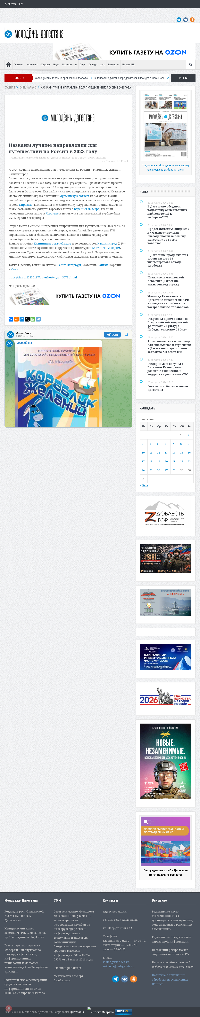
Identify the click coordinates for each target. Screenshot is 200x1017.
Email (124, 161)
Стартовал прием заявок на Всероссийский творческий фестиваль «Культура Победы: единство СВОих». (167, 324)
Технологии (113, 64)
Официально (48, 11)
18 (151, 461)
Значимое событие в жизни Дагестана (167, 388)
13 (166, 452)
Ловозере (52, 213)
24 (143, 470)
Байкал (103, 265)
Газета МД (66, 11)
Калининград (107, 243)
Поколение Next (28, 11)
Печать (110, 161)
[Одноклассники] (16, 319)
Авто (102, 64)
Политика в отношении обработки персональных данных (170, 979)
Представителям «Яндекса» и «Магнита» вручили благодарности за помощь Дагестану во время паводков (168, 236)
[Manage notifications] (8, 1008)
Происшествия (69, 64)
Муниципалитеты (116, 11)
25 (151, 470)
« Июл (144, 485)
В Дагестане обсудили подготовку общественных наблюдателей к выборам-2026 (167, 212)
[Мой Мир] (22, 319)
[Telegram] (38, 319)
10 (143, 452)
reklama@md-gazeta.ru (119, 966)
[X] (27, 319)
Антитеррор (82, 11)
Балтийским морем (106, 248)
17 (143, 461)
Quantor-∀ (77, 1012)
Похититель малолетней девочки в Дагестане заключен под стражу (165, 281)
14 (173, 452)
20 (166, 461)
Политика (18, 64)
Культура (92, 64)
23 (189, 461)
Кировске (25, 204)
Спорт (83, 64)
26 (158, 470)
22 (181, 461)
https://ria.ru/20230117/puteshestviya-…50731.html (43, 277)
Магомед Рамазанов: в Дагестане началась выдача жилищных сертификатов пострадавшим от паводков (168, 301)
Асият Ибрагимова (37, 157)
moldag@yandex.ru (116, 962)
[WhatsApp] (32, 319)
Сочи (14, 269)
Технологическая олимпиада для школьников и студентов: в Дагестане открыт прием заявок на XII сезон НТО (169, 346)
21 (173, 461)
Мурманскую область (74, 196)
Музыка (97, 11)
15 (181, 452)
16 (189, 452)
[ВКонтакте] (11, 319)
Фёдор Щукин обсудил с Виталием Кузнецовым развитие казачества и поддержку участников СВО (167, 369)
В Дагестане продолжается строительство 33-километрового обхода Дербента (167, 260)
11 (151, 452)
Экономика (32, 64)
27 (166, 470)
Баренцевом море (86, 209)
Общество (45, 64)
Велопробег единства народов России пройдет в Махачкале (87, 78)
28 (173, 470)
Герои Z (133, 11)
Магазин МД (128, 64)
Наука (56, 64)
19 (158, 461)
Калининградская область (52, 243)
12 (158, 452)
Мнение (10, 11)
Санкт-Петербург (69, 265)
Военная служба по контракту (159, 11)
